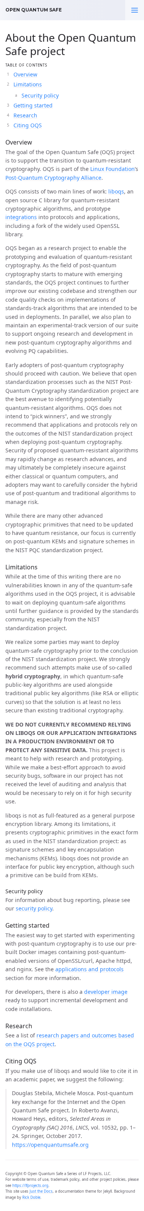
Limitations (27, 84)
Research (25, 115)
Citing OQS (27, 125)
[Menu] (134, 10)
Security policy (40, 95)
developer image (105, 991)
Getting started (33, 105)
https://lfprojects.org (30, 1185)
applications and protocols (89, 969)
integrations (21, 217)
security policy (34, 908)
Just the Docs (41, 1191)
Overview (25, 74)
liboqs (116, 191)
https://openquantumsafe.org (50, 1144)
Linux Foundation (112, 168)
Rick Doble (31, 1197)
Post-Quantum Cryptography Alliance (53, 177)
